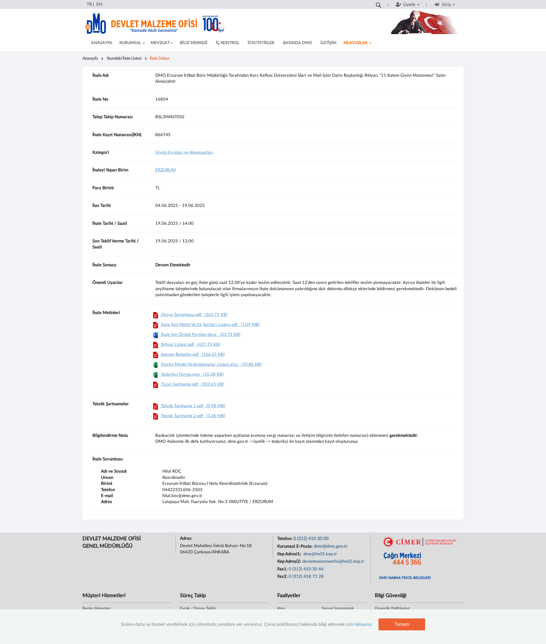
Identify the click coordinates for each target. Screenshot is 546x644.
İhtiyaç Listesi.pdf (190, 344)
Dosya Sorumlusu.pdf (194, 315)
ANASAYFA (101, 43)
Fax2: (283, 576)
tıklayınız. (363, 624)
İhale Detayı (159, 58)
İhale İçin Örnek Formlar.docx (200, 335)
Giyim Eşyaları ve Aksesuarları (184, 152)
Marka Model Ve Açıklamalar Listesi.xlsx (211, 364)
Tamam (401, 624)
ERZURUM (165, 170)
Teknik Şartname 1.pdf (192, 406)
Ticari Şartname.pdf (192, 384)
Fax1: (283, 569)
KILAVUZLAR (356, 43)
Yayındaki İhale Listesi (123, 58)
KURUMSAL (130, 43)
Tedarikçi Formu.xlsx (192, 374)
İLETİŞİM (328, 43)
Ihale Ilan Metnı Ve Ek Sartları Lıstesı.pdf (210, 325)
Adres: (186, 538)
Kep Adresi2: (289, 561)
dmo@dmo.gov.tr (331, 546)
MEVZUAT (160, 43)
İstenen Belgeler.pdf (192, 354)
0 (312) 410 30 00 (310, 538)
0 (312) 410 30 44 (306, 569)
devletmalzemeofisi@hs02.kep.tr (333, 561)
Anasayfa (90, 58)
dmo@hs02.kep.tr (319, 554)
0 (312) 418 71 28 (306, 576)
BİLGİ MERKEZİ (193, 43)
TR (89, 4)
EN (99, 4)
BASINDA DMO (297, 43)
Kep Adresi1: (289, 554)
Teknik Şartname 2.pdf (192, 416)
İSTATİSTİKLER (261, 43)
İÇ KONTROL (227, 43)
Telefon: (285, 539)
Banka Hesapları (96, 608)
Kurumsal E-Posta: (295, 546)
